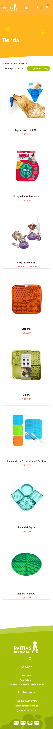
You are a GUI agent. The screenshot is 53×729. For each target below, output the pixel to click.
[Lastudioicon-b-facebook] (23, 658)
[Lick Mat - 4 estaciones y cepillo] (26, 431)
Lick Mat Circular (27, 593)
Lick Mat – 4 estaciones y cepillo (26, 461)
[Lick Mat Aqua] (26, 497)
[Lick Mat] (26, 365)
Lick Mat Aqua (26, 527)
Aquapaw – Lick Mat (26, 130)
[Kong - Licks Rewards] (26, 166)
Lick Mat (27, 395)
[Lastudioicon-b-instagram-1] (30, 658)
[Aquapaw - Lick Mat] (26, 100)
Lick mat (27, 328)
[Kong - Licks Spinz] (26, 232)
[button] (26, 7)
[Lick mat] (26, 299)
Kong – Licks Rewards (26, 196)
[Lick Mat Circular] (26, 563)
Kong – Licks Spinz (26, 262)
